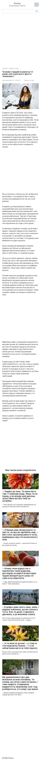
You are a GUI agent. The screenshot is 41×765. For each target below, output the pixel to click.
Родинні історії (29, 80)
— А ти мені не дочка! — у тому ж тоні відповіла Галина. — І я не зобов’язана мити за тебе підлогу (19, 645)
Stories (17, 3)
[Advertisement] (20, 40)
